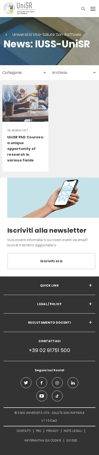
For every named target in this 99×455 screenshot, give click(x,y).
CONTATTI (24, 431)
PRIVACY (52, 431)
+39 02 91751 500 (49, 350)
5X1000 (71, 440)
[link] (25, 128)
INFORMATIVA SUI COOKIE (43, 440)
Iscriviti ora (51, 261)
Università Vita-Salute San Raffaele (46, 34)
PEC (39, 431)
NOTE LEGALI (73, 431)
